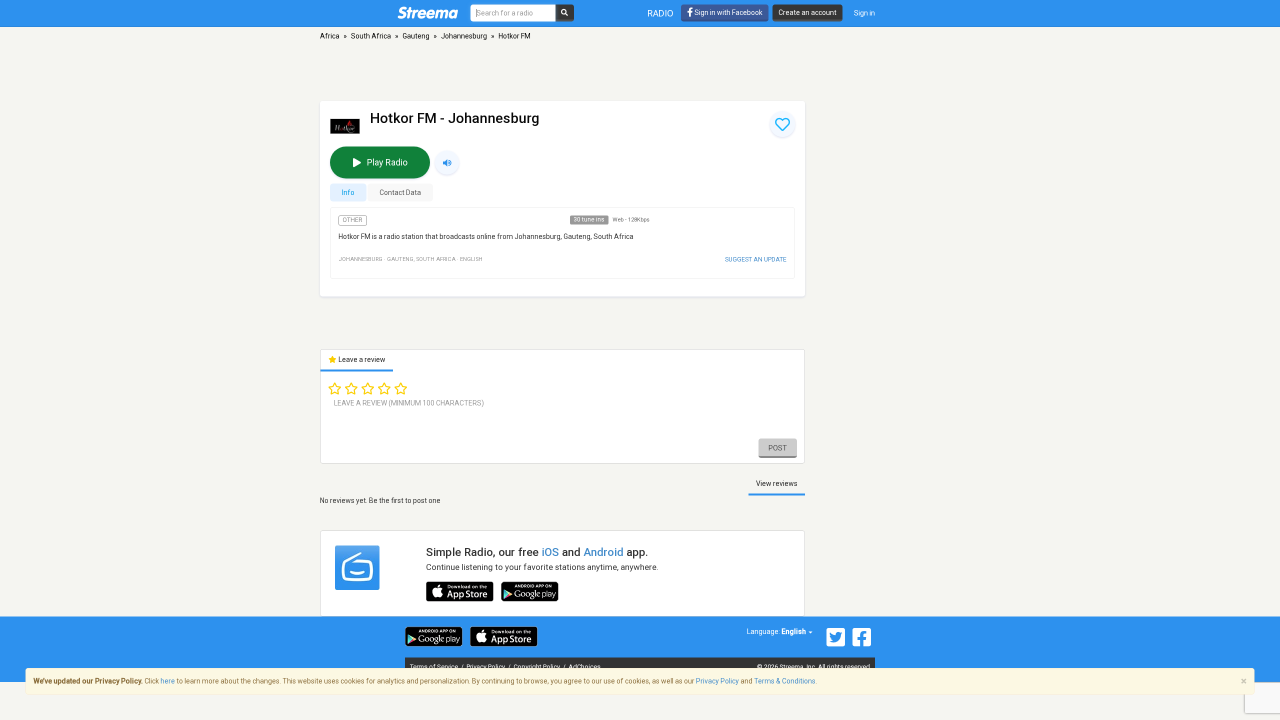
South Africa (371, 36)
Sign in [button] (864, 13)
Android (604, 552)
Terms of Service (435, 666)
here (167, 681)
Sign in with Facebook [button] (727, 12)
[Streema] (428, 12)
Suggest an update (755, 259)
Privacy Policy (486, 666)
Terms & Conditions (785, 681)
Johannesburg (464, 36)
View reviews (777, 484)
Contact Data (400, 192)
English (795, 632)
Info (348, 192)
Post (777, 448)
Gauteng (416, 36)
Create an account (807, 12)
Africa (330, 36)
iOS (550, 552)
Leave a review (361, 360)
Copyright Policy (538, 666)
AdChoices (584, 666)
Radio (661, 13)
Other (352, 220)
